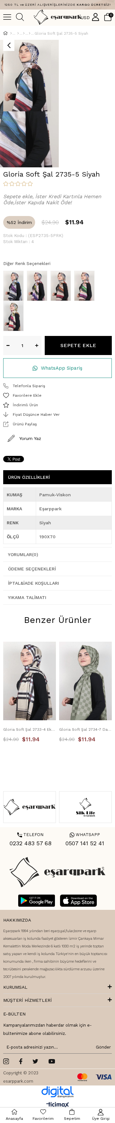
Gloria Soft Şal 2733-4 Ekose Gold (29, 729)
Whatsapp (85, 834)
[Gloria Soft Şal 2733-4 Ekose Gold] (29, 681)
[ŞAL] (18, 33)
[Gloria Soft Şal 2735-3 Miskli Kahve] (62, 286)
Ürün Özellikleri (29, 477)
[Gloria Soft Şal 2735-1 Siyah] (15, 286)
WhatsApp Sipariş (61, 368)
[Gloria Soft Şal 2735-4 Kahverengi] (86, 286)
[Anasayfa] (11, 33)
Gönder (102, 1047)
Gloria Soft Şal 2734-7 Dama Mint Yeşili (85, 729)
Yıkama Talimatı (27, 597)
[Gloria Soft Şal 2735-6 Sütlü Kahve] (15, 316)
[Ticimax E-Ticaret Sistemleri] (57, 1105)
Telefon (30, 834)
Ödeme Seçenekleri (32, 568)
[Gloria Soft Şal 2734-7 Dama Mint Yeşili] (85, 681)
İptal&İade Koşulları (33, 583)
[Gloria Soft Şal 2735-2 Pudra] (38, 286)
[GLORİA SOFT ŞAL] (29, 33)
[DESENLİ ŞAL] (24, 33)
